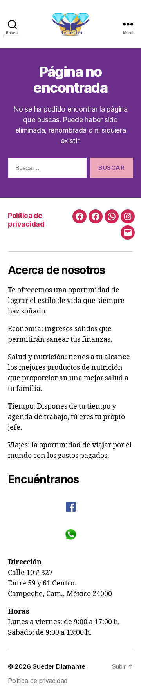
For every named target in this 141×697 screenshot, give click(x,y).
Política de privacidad (26, 220)
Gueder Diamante (58, 666)
